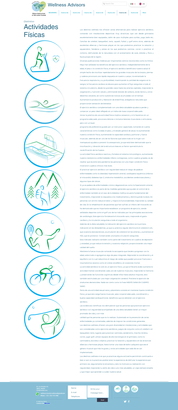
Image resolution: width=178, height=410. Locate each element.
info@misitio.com (41, 390)
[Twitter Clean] (125, 401)
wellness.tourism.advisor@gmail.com (53, 393)
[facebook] (128, 401)
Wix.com (47, 403)
